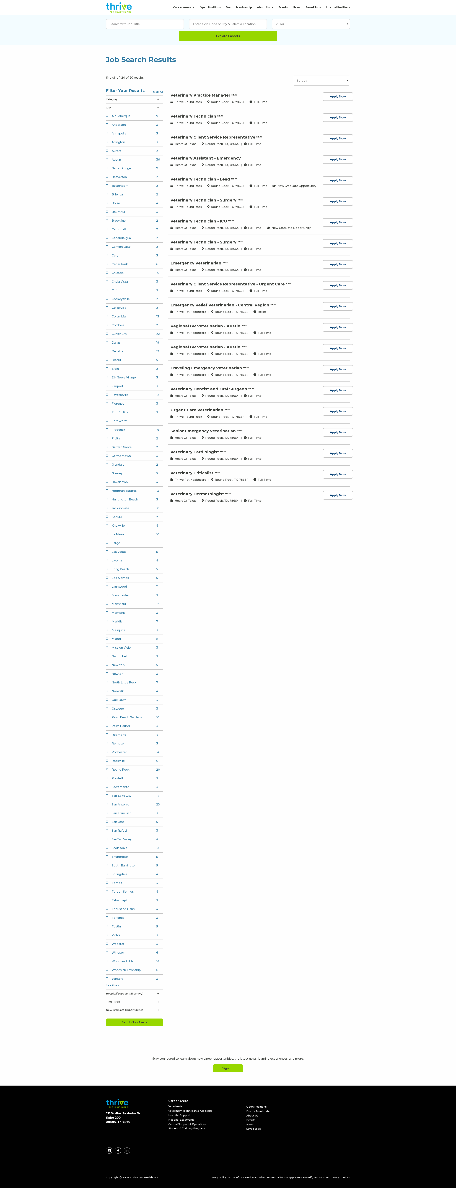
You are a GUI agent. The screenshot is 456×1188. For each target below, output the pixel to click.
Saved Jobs (313, 7)
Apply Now (338, 96)
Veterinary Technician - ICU (198, 221)
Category (112, 99)
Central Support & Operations (187, 1124)
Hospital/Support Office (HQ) (124, 993)
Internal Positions (338, 7)
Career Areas (182, 7)
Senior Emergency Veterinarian (203, 431)
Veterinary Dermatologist (197, 494)
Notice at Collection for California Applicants (273, 1177)
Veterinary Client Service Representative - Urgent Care (227, 284)
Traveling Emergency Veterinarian (206, 368)
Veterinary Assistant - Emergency (205, 158)
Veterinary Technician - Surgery (203, 200)
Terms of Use (235, 1177)
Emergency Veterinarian (195, 263)
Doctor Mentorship (239, 7)
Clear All (158, 92)
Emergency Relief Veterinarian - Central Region (219, 305)
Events (283, 7)
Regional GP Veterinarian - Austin (205, 326)
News (296, 7)
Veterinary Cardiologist (194, 452)
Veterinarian (176, 1106)
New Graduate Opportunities (124, 1010)
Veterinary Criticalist (191, 473)
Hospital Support (179, 1115)
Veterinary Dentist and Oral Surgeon (208, 389)
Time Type (113, 1001)
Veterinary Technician (193, 116)
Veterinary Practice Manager (200, 95)
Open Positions (210, 7)
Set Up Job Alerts (134, 1022)
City (108, 107)
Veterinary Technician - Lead (200, 179)
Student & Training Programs (187, 1128)
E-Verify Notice (312, 1177)
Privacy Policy (218, 1177)
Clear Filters (112, 985)
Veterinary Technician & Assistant (190, 1110)
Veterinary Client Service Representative (212, 137)
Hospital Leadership (181, 1119)
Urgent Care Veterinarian (196, 410)
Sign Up (228, 1068)
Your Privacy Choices (336, 1177)
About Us (263, 7)
